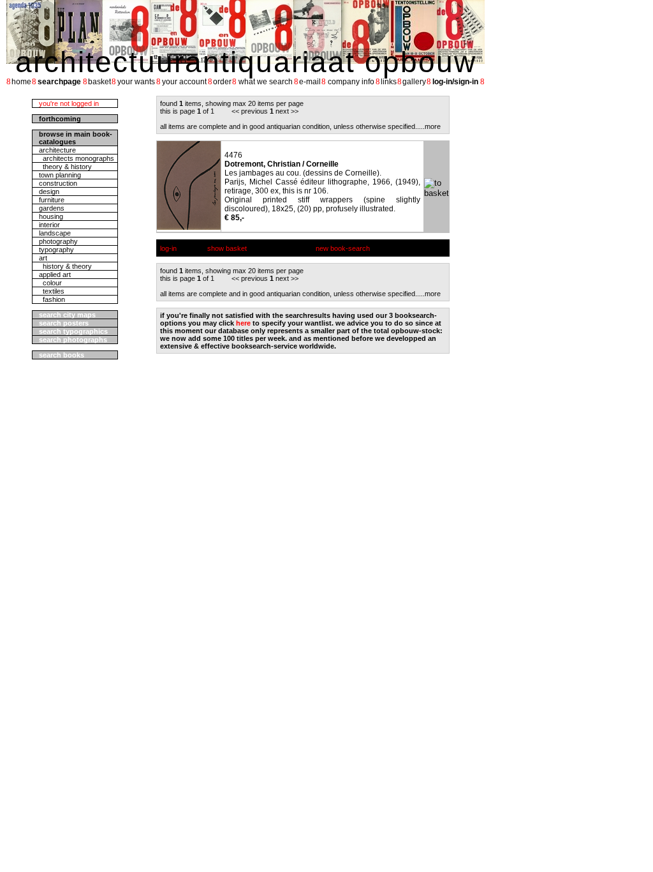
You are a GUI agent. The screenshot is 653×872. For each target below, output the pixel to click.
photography (58, 241)
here (243, 323)
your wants (136, 81)
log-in (168, 248)
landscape (55, 233)
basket (99, 81)
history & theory (65, 266)
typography (56, 249)
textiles (51, 291)
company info (351, 81)
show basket (227, 248)
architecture (57, 150)
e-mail (310, 81)
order (222, 81)
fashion (52, 299)
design (49, 191)
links (389, 81)
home (21, 81)
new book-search (343, 248)
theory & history (65, 166)
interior (49, 225)
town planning (60, 175)
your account (184, 81)
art (43, 258)
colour (50, 283)
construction (58, 183)
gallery (414, 81)
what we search (265, 81)
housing (51, 216)
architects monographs (76, 158)
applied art (55, 274)
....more (429, 126)
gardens (51, 208)
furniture (51, 200)
